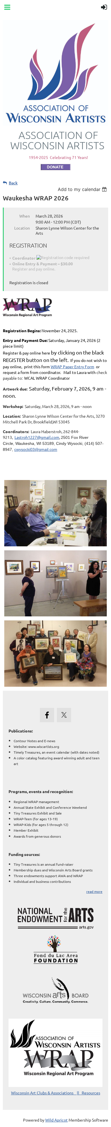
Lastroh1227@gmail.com (37, 437)
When (24, 215)
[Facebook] (47, 715)
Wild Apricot (56, 1119)
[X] (64, 715)
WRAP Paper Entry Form (72, 366)
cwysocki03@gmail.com (35, 449)
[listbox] (83, 189)
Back (13, 183)
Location (22, 227)
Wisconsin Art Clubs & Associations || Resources (55, 1092)
